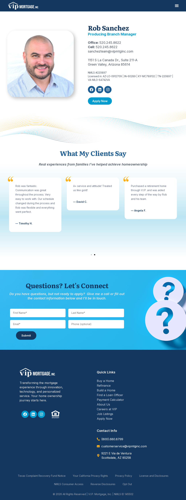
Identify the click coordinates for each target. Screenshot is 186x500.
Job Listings (105, 414)
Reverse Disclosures (103, 484)
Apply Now (104, 418)
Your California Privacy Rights (90, 475)
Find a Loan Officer (110, 395)
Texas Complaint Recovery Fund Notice (42, 475)
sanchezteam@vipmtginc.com (110, 51)
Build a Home (106, 390)
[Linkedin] (99, 89)
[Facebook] (91, 89)
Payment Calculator (110, 400)
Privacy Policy (123, 475)
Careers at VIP (107, 409)
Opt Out (127, 484)
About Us (103, 404)
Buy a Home (105, 381)
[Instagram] (108, 89)
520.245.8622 (110, 43)
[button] (177, 6)
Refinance (104, 385)
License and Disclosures (153, 475)
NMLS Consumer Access (68, 484)
